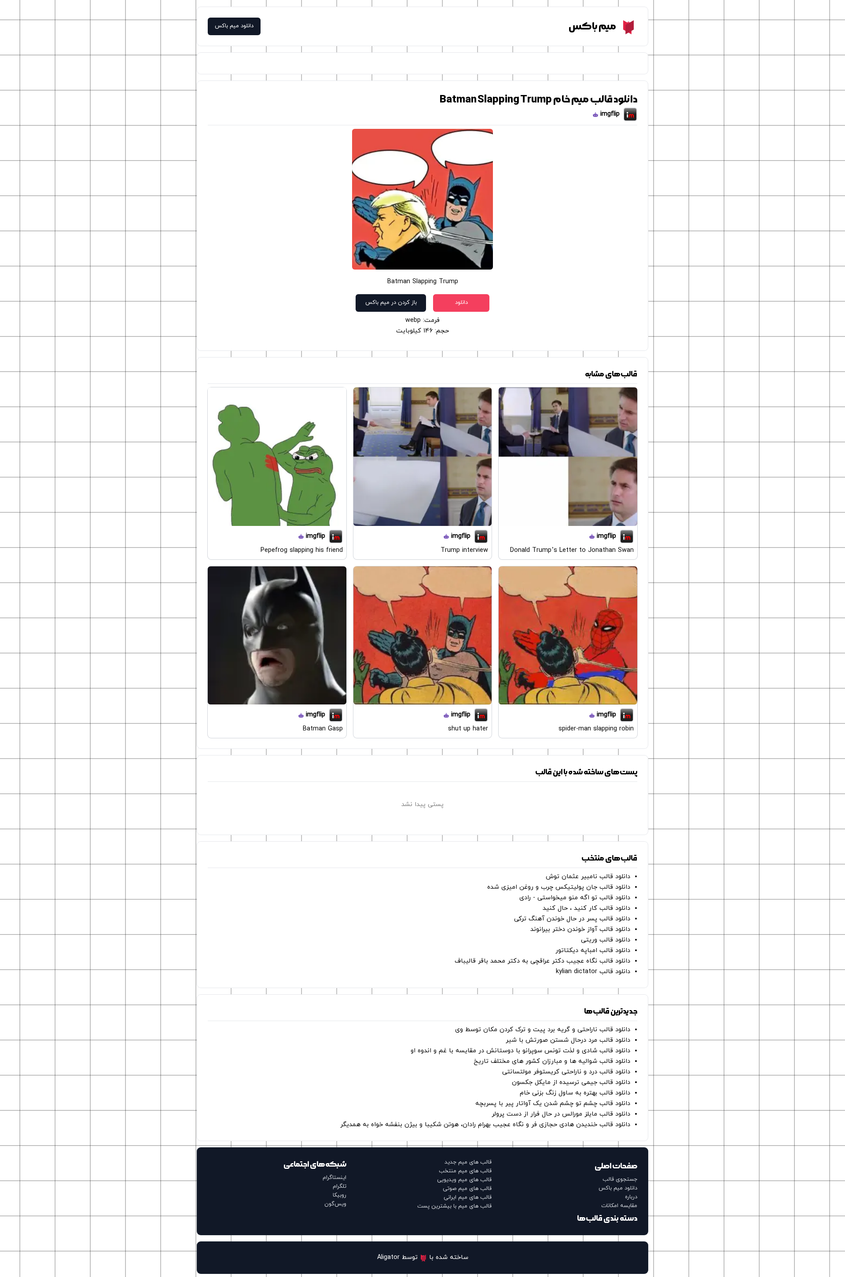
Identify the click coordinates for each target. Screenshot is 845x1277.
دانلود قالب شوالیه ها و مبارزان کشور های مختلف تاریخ (552, 1061)
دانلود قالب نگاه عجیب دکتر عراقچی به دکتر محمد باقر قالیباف (542, 961)
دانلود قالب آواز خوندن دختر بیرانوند (580, 929)
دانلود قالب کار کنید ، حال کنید (586, 908)
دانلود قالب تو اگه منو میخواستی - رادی (574, 897)
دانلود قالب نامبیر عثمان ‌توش (588, 876)
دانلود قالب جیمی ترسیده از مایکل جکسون (571, 1082)
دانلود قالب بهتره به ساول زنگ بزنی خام (575, 1093)
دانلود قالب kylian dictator (593, 971)
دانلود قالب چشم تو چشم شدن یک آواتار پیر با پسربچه (552, 1103)
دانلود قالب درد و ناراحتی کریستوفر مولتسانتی (566, 1072)
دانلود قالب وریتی (605, 940)
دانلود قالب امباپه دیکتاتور (592, 950)
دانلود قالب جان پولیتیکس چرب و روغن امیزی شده (558, 887)
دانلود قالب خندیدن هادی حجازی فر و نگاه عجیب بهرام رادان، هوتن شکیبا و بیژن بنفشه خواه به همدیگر (485, 1124)
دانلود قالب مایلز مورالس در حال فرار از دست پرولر (561, 1114)
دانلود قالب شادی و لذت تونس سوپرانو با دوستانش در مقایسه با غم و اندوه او (520, 1050)
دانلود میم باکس (234, 26)
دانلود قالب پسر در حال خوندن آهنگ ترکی (572, 919)
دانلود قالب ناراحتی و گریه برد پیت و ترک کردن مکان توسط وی (542, 1029)
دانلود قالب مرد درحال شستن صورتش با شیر (568, 1040)
